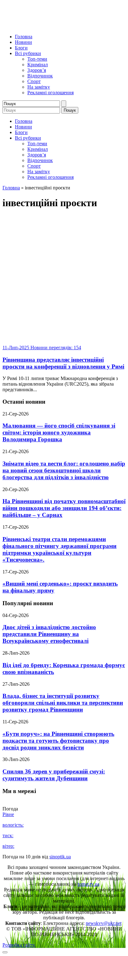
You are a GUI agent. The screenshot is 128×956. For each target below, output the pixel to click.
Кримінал (37, 64)
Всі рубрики (28, 53)
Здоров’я (36, 70)
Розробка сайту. (18, 945)
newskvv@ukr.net (103, 923)
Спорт (34, 81)
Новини (23, 42)
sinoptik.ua (60, 856)
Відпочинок (40, 75)
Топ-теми (37, 59)
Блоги (21, 47)
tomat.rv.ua (88, 884)
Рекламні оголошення (50, 92)
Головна (23, 36)
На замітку (38, 87)
